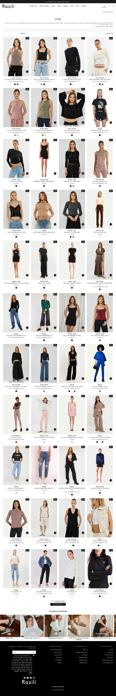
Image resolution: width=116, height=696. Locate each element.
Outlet (58, 6)
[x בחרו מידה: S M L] (44, 107)
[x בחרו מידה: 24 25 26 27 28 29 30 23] (16, 312)
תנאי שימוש (110, 657)
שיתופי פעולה (33, 6)
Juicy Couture (99, 78)
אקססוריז (65, 6)
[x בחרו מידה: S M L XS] (44, 158)
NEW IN (83, 6)
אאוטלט (59, 662)
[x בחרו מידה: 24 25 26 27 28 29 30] (44, 465)
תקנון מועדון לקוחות (107, 660)
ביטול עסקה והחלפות (81, 652)
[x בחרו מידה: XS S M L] (44, 56)
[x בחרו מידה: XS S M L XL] (100, 56)
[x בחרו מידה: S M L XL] (100, 260)
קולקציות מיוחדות (44, 6)
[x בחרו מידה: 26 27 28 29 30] (44, 312)
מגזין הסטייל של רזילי (56, 649)
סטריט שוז (59, 657)
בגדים (77, 6)
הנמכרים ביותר (58, 652)
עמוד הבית (110, 12)
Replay (99, 129)
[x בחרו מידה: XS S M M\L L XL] (16, 209)
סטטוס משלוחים (82, 657)
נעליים (71, 6)
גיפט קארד (110, 652)
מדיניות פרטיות (109, 655)
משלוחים (84, 655)
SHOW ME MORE (58, 604)
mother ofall (44, 179)
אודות (111, 649)
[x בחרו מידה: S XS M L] (72, 568)
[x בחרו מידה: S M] (100, 312)
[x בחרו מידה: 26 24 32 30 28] (44, 363)
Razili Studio (72, 129)
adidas (100, 385)
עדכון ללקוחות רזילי (107, 662)
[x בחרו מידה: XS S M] (100, 107)
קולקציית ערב (58, 660)
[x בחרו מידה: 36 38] (100, 363)
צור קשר (85, 649)
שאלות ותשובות (83, 660)
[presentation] (4, 627)
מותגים (53, 6)
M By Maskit (44, 129)
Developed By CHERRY (58, 686)
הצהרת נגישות (83, 662)
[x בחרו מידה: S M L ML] (16, 158)
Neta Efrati (99, 281)
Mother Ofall (72, 179)
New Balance (99, 179)
